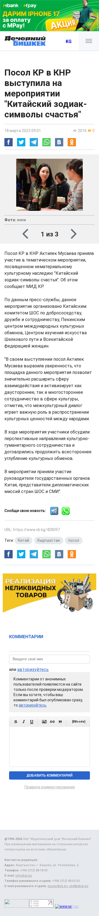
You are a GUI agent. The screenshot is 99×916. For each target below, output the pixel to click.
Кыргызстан (48, 540)
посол (73, 540)
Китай (23, 540)
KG (69, 41)
